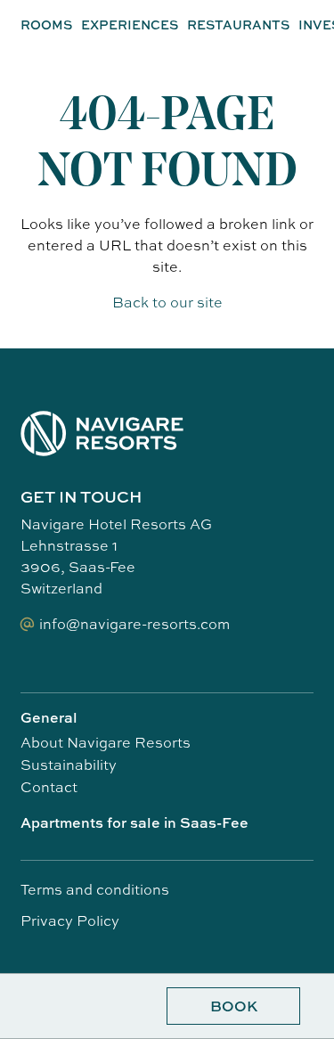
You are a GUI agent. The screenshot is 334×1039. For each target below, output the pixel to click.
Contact (48, 787)
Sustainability (68, 764)
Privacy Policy (69, 920)
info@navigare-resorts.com (134, 624)
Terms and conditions (94, 889)
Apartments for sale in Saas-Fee (134, 822)
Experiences (129, 24)
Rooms (46, 24)
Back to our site (167, 302)
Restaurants (238, 24)
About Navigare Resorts (105, 742)
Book (233, 1006)
